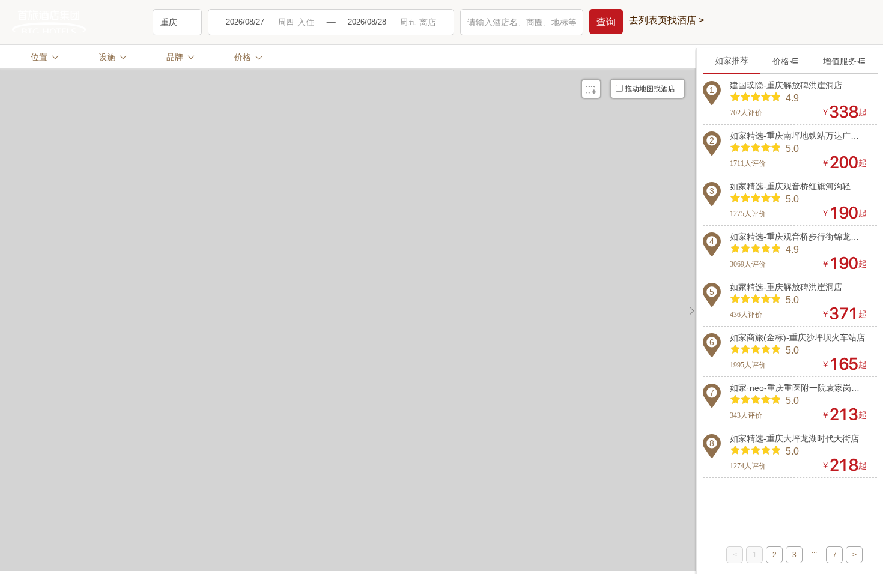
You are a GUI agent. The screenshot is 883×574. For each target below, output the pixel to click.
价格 (785, 61)
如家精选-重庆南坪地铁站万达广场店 (798, 135)
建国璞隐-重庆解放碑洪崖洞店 (786, 85)
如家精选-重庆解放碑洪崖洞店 (786, 287)
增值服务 (844, 61)
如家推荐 (731, 60)
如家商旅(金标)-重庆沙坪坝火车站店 (797, 337)
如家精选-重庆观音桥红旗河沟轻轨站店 (798, 186)
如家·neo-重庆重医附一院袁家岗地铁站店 (798, 388)
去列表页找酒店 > (666, 20)
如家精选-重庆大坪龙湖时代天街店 (794, 438)
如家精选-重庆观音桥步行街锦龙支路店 (798, 236)
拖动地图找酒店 (650, 89)
